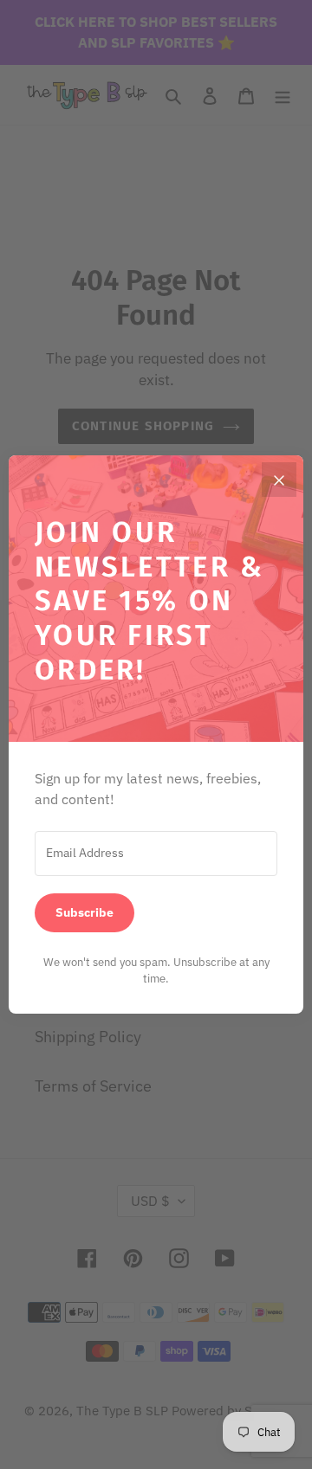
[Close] (279, 479)
